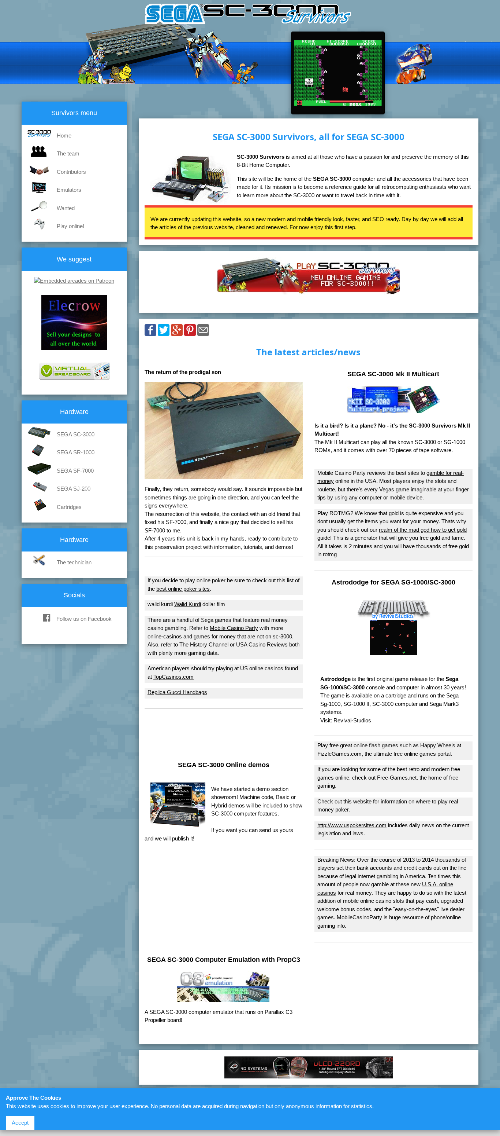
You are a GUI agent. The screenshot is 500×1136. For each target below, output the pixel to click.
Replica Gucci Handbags (177, 692)
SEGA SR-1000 (75, 452)
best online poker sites (183, 589)
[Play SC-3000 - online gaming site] (308, 290)
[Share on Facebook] (150, 332)
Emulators (69, 190)
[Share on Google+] (177, 332)
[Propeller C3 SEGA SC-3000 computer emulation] (223, 998)
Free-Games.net (397, 777)
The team (68, 153)
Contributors (71, 172)
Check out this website (344, 801)
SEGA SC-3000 (75, 434)
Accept (20, 1122)
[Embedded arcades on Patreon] (74, 281)
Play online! (70, 226)
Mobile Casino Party (234, 628)
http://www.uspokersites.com (352, 825)
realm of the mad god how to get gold (423, 530)
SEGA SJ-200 (73, 488)
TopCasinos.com (173, 677)
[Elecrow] (74, 352)
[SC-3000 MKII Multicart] (393, 409)
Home (64, 135)
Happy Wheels (437, 745)
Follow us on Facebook (84, 619)
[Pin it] (190, 332)
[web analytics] (74, 640)
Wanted (66, 208)
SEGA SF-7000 (75, 471)
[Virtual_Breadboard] (74, 381)
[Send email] (203, 332)
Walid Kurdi (187, 604)
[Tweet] (163, 332)
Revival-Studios (352, 720)
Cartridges (69, 507)
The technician (74, 562)
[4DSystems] (308, 1075)
